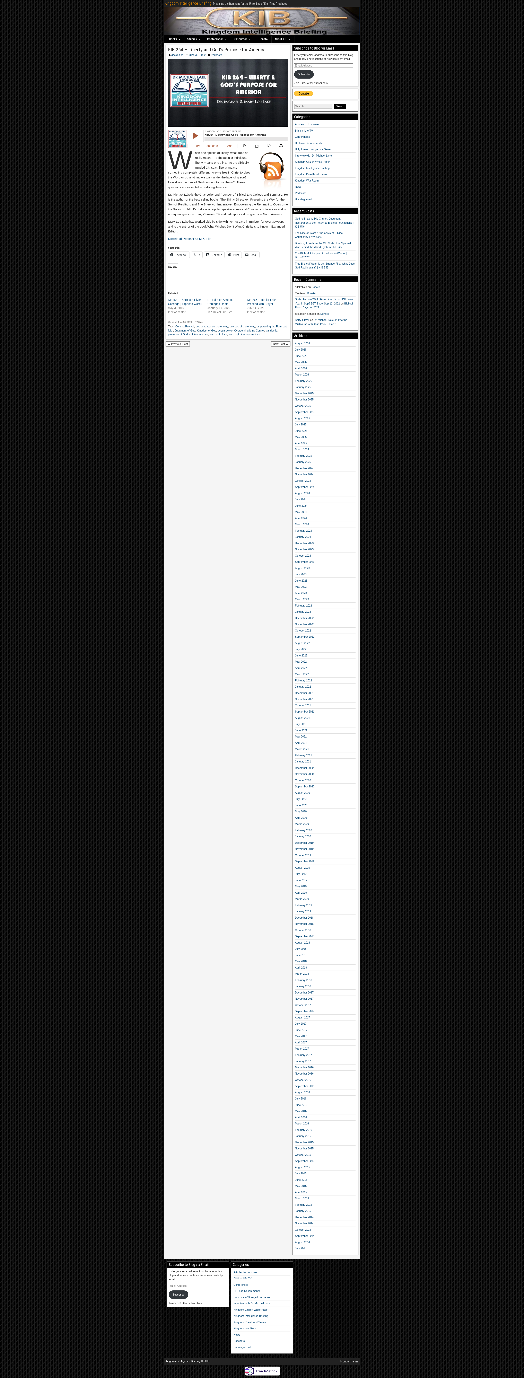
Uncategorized (303, 199)
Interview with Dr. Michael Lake (313, 155)
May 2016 (301, 1111)
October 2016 (303, 1079)
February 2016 (303, 1129)
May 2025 (301, 437)
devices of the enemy (242, 326)
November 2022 (304, 624)
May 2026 (301, 362)
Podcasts (216, 54)
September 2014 (304, 1235)
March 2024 (302, 524)
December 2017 (304, 992)
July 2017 (300, 1023)
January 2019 (303, 911)
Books (173, 39)
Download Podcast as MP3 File (189, 238)
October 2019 (303, 855)
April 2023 (301, 593)
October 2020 (303, 780)
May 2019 (301, 886)
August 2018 (302, 942)
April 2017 (301, 1042)
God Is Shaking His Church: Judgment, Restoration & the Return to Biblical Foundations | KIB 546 (324, 222)
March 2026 (302, 374)
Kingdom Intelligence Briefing (188, 3)
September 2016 (304, 1086)
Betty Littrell (302, 319)
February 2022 (303, 680)
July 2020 (300, 799)
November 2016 (304, 1073)
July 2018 (300, 948)
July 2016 (300, 1098)
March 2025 (302, 449)
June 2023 (301, 580)
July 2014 (300, 1248)
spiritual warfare (198, 334)
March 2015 (302, 1198)
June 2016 (301, 1104)
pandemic (271, 330)
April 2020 (301, 817)
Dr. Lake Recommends (308, 143)
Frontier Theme (349, 1361)
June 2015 (301, 1179)
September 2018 (304, 936)
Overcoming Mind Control (249, 330)
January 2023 (303, 611)
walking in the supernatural (244, 334)
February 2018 (303, 980)
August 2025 (302, 418)
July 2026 (300, 349)
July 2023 (300, 574)
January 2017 (303, 1061)
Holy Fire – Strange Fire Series (313, 149)
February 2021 (303, 755)
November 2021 (304, 699)
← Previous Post (178, 343)
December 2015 (304, 1142)
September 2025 (304, 412)
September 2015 (304, 1161)
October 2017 (303, 1005)
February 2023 (303, 605)
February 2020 (303, 830)
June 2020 (301, 805)
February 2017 (303, 1055)
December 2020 (304, 767)
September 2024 (304, 486)
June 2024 (301, 505)
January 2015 (303, 1210)
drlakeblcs (177, 54)
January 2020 (303, 836)
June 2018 (301, 955)
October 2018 (303, 930)
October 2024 (303, 480)
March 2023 (302, 599)
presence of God (178, 334)
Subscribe (304, 74)
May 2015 (301, 1185)
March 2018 (302, 973)
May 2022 (301, 661)
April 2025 (301, 443)
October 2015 (303, 1154)
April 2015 (301, 1192)
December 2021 (304, 693)
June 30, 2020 (197, 54)
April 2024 (301, 518)
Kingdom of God (206, 330)
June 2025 (301, 430)
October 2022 (303, 630)
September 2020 (304, 786)
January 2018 (303, 986)
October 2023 (303, 555)
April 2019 (301, 892)
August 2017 (302, 1017)
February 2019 (303, 905)
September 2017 (304, 1011)
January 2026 (303, 387)
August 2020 (302, 792)
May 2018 (301, 961)
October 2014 (303, 1229)
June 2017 (301, 1030)
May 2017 (301, 1036)
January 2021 (303, 761)
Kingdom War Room (307, 180)
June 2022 (301, 655)
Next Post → (280, 343)
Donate (263, 39)
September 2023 (304, 561)
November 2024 (304, 474)
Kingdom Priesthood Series (311, 174)
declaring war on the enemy (212, 326)
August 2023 (302, 568)
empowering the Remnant (272, 326)
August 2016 (302, 1092)
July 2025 (300, 424)
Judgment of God (185, 330)
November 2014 (304, 1223)
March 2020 (302, 823)
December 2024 (304, 468)
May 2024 (301, 511)
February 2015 (303, 1204)
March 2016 (302, 1123)
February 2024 (303, 530)
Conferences (215, 39)
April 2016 (301, 1117)
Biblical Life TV (304, 130)
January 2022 (303, 686)
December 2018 (304, 917)
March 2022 (302, 674)
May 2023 (301, 586)
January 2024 (303, 536)
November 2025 (304, 399)
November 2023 (304, 549)
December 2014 (304, 1217)
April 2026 (301, 368)
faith (170, 330)
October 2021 (303, 705)
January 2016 (303, 1136)
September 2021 (304, 711)
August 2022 (302, 643)
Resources (240, 39)
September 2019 (304, 861)
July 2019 (300, 873)
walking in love (218, 334)
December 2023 (304, 543)
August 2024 (302, 493)
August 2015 (302, 1167)
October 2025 (303, 405)
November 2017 (304, 998)
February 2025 (303, 455)
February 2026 (303, 380)
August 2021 (302, 717)
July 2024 (300, 499)
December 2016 (304, 1067)
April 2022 (301, 668)
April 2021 (301, 742)
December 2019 (304, 842)
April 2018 (301, 967)
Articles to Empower (307, 124)
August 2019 (302, 867)
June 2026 (301, 355)
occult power (225, 330)
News (298, 186)
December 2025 (304, 393)
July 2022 (300, 649)
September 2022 (304, 636)
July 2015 (300, 1173)
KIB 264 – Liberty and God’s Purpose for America (216, 50)
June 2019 (301, 880)
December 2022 (304, 618)
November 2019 (304, 848)
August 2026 (302, 343)
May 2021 (301, 736)
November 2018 (304, 923)
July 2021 (300, 724)
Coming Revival (184, 326)
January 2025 (303, 461)
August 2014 (302, 1242)
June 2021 (301, 730)
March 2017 (302, 1048)
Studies (192, 39)
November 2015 (304, 1148)
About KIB (280, 39)
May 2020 (301, 811)
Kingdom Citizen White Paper (312, 161)
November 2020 (304, 774)
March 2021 (302, 749)
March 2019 (302, 898)
